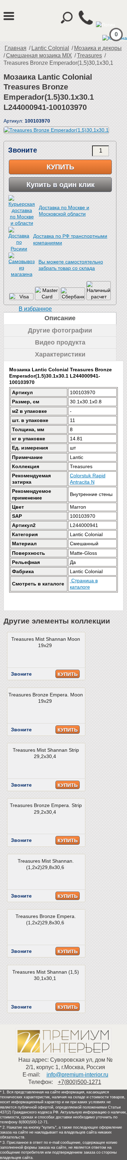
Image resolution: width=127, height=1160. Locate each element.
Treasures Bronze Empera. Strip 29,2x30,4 (46, 808)
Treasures (89, 55)
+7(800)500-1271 (79, 1082)
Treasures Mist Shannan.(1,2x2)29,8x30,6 (46, 864)
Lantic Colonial (50, 48)
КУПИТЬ (68, 674)
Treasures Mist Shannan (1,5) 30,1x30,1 (45, 975)
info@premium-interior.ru (77, 1075)
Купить (60, 167)
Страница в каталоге (84, 584)
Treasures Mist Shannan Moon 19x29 (45, 642)
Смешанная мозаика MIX (39, 55)
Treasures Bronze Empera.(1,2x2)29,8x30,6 (46, 919)
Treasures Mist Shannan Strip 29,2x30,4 (46, 753)
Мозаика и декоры (98, 48)
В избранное (35, 309)
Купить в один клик (60, 184)
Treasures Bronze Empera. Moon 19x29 (45, 698)
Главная (15, 48)
